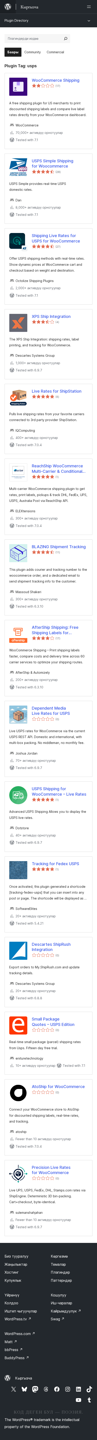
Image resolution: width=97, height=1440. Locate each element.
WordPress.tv (18, 1319)
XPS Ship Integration (51, 316)
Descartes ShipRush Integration (51, 947)
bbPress (14, 1349)
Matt (11, 1342)
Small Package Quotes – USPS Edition (53, 1022)
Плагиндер (60, 1272)
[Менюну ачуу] (90, 7)
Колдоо (11, 1303)
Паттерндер (61, 1280)
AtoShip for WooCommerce (58, 1086)
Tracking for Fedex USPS (55, 863)
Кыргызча (23, 1378)
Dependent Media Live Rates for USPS (51, 711)
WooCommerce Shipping (55, 80)
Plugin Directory (16, 20)
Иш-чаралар (61, 1303)
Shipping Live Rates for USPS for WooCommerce (56, 238)
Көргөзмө (59, 1256)
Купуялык (13, 1280)
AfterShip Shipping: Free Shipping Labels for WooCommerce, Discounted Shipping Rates (59, 630)
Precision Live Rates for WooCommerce (51, 1170)
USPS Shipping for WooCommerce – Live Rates (59, 791)
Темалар (58, 1264)
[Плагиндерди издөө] (65, 38)
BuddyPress (17, 1358)
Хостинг (12, 1272)
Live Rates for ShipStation (56, 391)
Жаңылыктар (16, 1264)
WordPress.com (20, 1333)
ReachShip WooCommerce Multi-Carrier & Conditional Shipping (57, 469)
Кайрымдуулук (66, 1311)
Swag (58, 1319)
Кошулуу (58, 1295)
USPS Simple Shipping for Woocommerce (52, 163)
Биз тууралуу (16, 1256)
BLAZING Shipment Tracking (59, 546)
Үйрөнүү (12, 1295)
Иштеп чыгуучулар (21, 1311)
